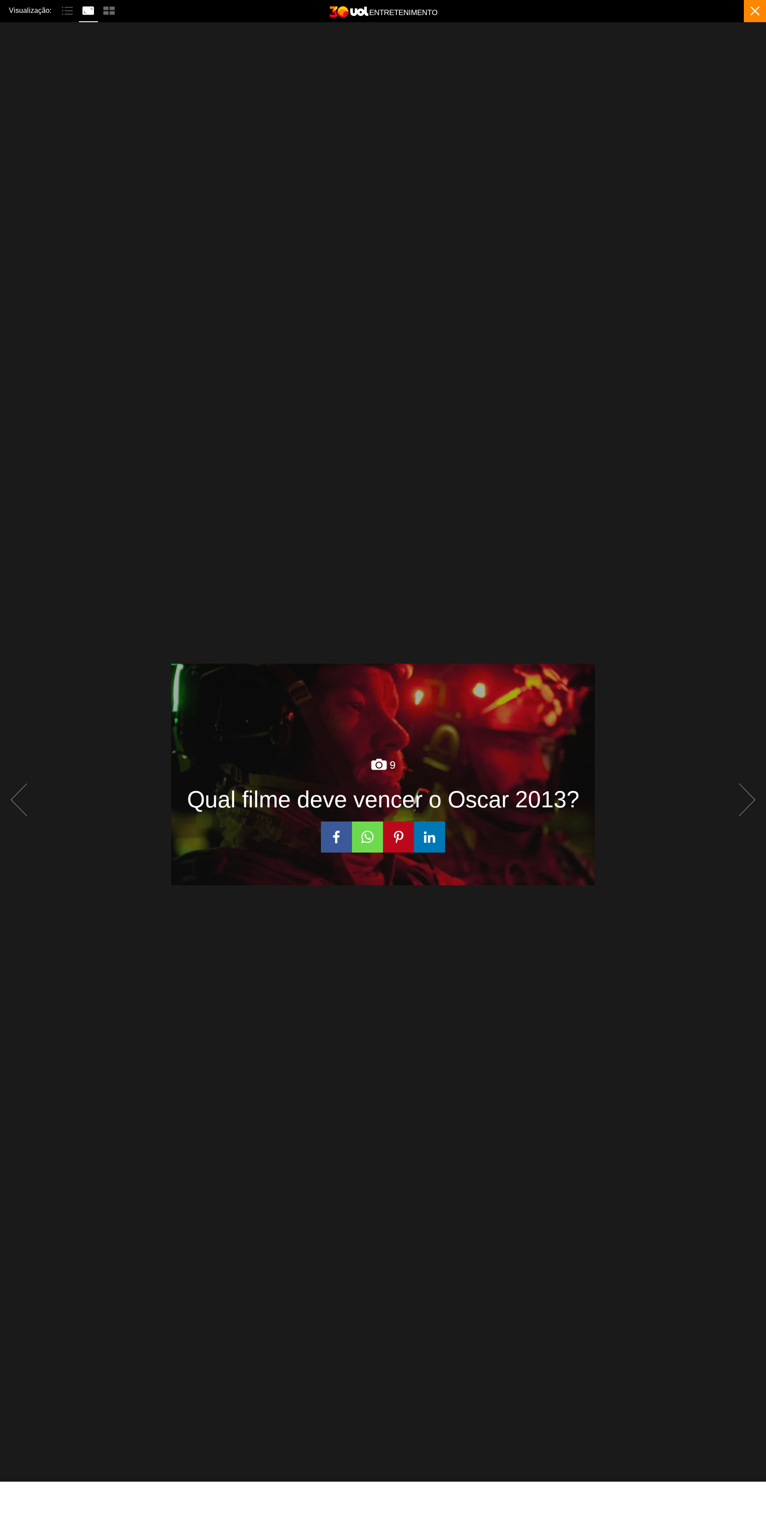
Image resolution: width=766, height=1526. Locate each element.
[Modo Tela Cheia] (89, 9)
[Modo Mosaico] (109, 9)
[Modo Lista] (68, 9)
